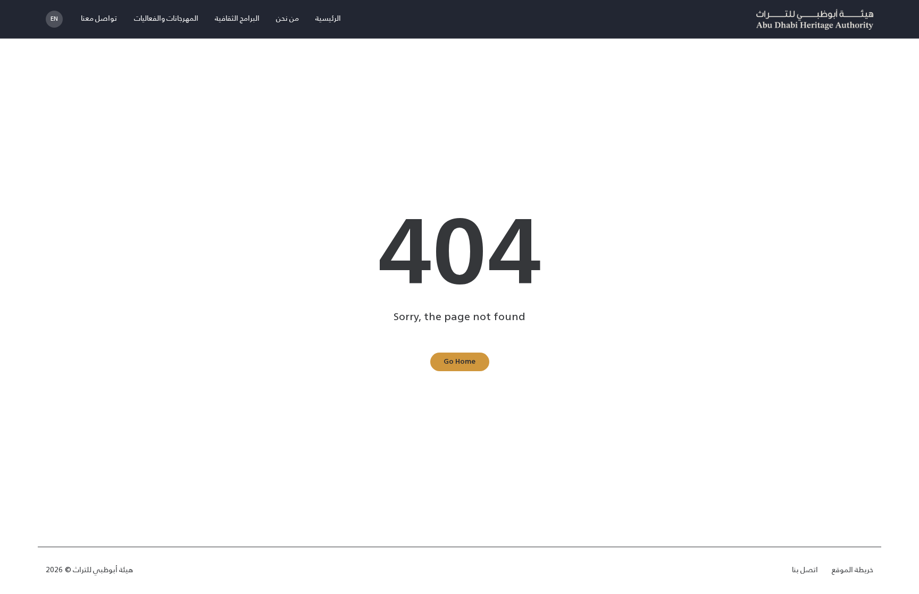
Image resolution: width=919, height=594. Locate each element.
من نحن (287, 18)
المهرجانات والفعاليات (166, 18)
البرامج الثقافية (237, 18)
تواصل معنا (99, 18)
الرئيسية (328, 18)
